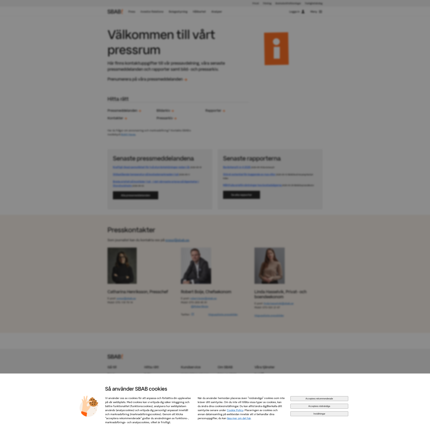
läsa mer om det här (239, 418)
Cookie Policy (235, 410)
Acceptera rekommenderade (319, 398)
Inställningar (319, 413)
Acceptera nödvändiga (319, 406)
